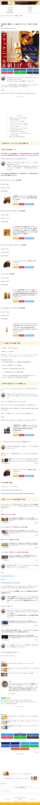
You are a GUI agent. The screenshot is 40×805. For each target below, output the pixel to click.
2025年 (6, 700)
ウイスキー (13, 700)
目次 (18, 115)
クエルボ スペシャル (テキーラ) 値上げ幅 (19, 128)
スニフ (10, 681)
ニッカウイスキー (23, 701)
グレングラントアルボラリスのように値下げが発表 (13, 405)
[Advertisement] (20, 19)
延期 (16, 703)
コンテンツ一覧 (7, 799)
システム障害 (29, 700)
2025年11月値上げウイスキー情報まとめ (17, 131)
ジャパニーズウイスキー (5, 701)
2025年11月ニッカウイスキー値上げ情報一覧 (18, 118)
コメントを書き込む (20, 787)
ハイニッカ (28, 701)
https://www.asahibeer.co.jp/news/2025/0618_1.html (11, 490)
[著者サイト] (9, 693)
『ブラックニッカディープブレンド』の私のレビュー (21, 133)
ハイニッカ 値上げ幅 (15, 126)
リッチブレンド (4, 703)
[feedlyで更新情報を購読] (13, 693)
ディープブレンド (12, 701)
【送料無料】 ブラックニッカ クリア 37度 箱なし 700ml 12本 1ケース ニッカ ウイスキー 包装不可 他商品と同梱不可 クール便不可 (25, 197)
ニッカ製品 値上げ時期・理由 (16, 129)
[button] (37, 373)
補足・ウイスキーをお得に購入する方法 (17, 136)
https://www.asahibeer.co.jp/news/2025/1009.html (16, 158)
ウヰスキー (18, 700)
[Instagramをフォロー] (12, 693)
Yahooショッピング (29, 204)
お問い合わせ (20, 799)
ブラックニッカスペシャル (15, 81)
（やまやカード (4, 606)
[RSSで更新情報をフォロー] (15, 693)
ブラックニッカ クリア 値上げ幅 (17, 121)
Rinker (17, 201)
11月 (2, 700)
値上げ (13, 703)
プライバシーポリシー (32, 799)
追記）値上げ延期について (16, 119)
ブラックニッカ (34, 701)
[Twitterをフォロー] (10, 693)
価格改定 (9, 703)
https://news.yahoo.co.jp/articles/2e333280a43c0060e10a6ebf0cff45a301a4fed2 (17, 493)
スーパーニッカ (11, 396)
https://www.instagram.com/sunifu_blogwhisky (10, 582)
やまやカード (20, 597)
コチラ (24, 93)
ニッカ (18, 701)
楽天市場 (21, 204)
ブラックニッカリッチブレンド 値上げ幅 (19, 123)
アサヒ (10, 700)
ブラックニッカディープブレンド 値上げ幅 (19, 124)
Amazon (15, 204)
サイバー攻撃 (24, 700)
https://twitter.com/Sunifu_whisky (7, 576)
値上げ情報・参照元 (14, 134)
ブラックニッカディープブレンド (19, 77)
